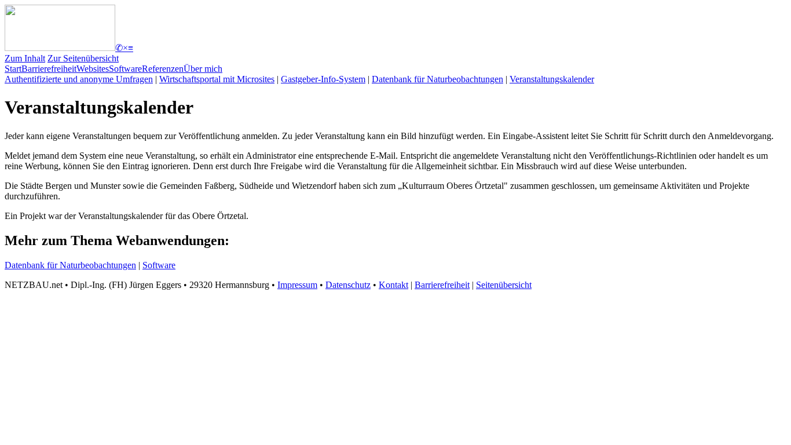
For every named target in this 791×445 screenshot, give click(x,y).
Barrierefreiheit (48, 69)
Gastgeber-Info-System (323, 79)
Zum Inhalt (25, 58)
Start (13, 69)
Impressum (297, 285)
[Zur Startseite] (60, 48)
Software (125, 69)
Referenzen (163, 69)
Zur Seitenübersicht (83, 58)
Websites (92, 69)
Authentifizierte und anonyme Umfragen (79, 79)
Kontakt (393, 285)
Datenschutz (348, 285)
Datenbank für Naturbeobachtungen (437, 79)
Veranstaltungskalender (552, 79)
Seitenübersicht (504, 285)
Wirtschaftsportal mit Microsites (216, 79)
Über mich (203, 69)
